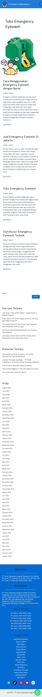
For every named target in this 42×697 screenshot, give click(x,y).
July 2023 (5, 496)
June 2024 (6, 459)
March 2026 (6, 405)
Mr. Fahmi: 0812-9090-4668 (21, 618)
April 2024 (5, 465)
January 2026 (7, 412)
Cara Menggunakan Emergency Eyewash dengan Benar (16, 84)
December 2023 (8, 479)
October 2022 (7, 526)
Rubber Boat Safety (21, 673)
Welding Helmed (21, 675)
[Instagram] (21, 683)
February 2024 (7, 472)
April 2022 (5, 546)
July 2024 (5, 455)
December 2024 (8, 442)
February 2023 (7, 513)
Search (4, 293)
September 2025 (8, 418)
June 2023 (5, 499)
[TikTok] (15, 683)
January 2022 (6, 556)
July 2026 (5, 391)
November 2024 (8, 445)
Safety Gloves (21, 647)
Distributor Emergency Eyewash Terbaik (17, 233)
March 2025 (6, 432)
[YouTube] (27, 683)
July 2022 (5, 536)
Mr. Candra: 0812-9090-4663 (21, 616)
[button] (37, 692)
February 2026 (7, 408)
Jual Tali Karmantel (18, 357)
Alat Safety (21, 678)
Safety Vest (21, 657)
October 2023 (7, 486)
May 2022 (5, 543)
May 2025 (5, 425)
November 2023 (8, 482)
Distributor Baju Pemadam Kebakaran (26, 362)
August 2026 (6, 388)
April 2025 (5, 428)
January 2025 (7, 438)
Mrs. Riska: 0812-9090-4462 (21, 624)
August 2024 (6, 452)
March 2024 (6, 469)
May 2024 (5, 462)
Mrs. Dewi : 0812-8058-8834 (21, 626)
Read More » (7, 125)
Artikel (5, 93)
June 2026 (5, 395)
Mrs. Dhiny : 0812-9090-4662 (21, 613)
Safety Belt (21, 662)
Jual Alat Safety (21, 660)
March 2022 (6, 550)
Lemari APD (21, 655)
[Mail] (33, 683)
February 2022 (7, 553)
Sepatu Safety (21, 642)
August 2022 (6, 533)
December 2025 (8, 415)
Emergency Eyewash (21, 670)
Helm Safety (21, 644)
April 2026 (5, 401)
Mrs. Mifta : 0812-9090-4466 (21, 629)
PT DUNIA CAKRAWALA (19, 4)
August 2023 (6, 492)
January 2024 (7, 475)
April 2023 (5, 506)
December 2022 (7, 519)
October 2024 (7, 449)
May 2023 (5, 502)
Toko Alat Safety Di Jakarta (22, 366)
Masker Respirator (21, 665)
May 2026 (5, 398)
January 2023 (7, 516)
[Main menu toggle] (40, 4)
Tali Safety (21, 667)
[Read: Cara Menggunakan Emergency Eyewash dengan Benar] (21, 54)
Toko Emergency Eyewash (19, 188)
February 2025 (7, 435)
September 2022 (8, 529)
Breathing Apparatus (21, 639)
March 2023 (6, 509)
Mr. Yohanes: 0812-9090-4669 (21, 621)
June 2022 (5, 540)
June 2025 (5, 422)
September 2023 (8, 489)
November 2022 (7, 523)
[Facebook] (9, 683)
